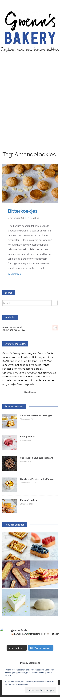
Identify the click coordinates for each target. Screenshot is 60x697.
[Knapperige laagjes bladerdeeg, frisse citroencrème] (39, 641)
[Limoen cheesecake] (16, 602)
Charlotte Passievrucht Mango (37, 478)
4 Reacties (33, 218)
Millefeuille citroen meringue (36, 415)
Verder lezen (14, 273)
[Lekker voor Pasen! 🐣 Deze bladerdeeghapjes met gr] (45, 641)
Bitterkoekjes (22, 211)
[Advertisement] (30, 93)
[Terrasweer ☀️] (21, 641)
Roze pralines (27, 436)
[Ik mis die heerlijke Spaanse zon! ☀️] (33, 641)
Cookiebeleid (22, 684)
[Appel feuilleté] (16, 546)
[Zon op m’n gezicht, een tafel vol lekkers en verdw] (27, 641)
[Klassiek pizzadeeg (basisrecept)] (44, 602)
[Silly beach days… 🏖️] (8, 641)
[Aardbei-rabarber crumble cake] (44, 574)
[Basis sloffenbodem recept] (16, 574)
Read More (30, 392)
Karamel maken (28, 500)
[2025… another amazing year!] (2, 641)
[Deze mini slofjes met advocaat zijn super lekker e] (51, 641)
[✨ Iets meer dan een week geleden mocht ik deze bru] (14, 641)
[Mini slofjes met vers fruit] (44, 546)
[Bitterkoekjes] (30, 183)
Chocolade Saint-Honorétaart (36, 457)
